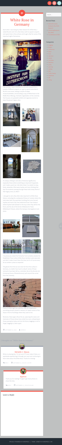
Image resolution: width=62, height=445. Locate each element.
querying (50, 67)
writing (50, 80)
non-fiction (51, 60)
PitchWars (50, 62)
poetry (50, 64)
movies (50, 58)
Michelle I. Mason (22, 352)
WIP (49, 77)
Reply (6, 363)
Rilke (49, 71)
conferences (51, 49)
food (49, 54)
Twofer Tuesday (52, 73)
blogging (50, 45)
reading (50, 69)
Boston (50, 47)
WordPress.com (47, 442)
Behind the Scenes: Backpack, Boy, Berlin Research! (53, 26)
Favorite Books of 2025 (54, 34)
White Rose (51, 75)
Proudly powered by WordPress (19, 442)
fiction (49, 51)
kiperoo (23, 330)
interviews (50, 56)
